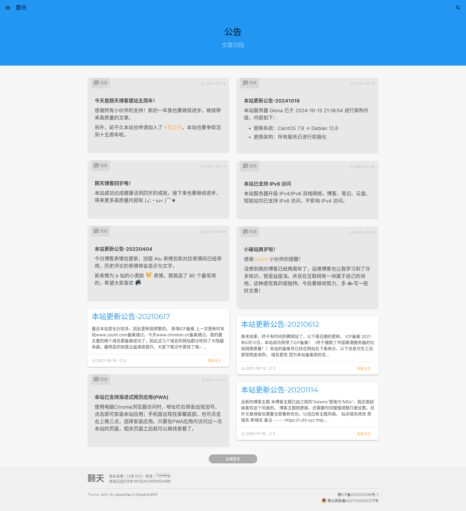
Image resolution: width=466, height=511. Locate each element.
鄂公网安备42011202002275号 (352, 500)
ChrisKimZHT (146, 494)
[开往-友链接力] (163, 476)
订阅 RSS (134, 476)
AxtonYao (123, 494)
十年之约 (172, 127)
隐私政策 (116, 476)
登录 (149, 476)
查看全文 (215, 360)
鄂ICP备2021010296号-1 (358, 494)
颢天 (21, 7)
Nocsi (261, 259)
